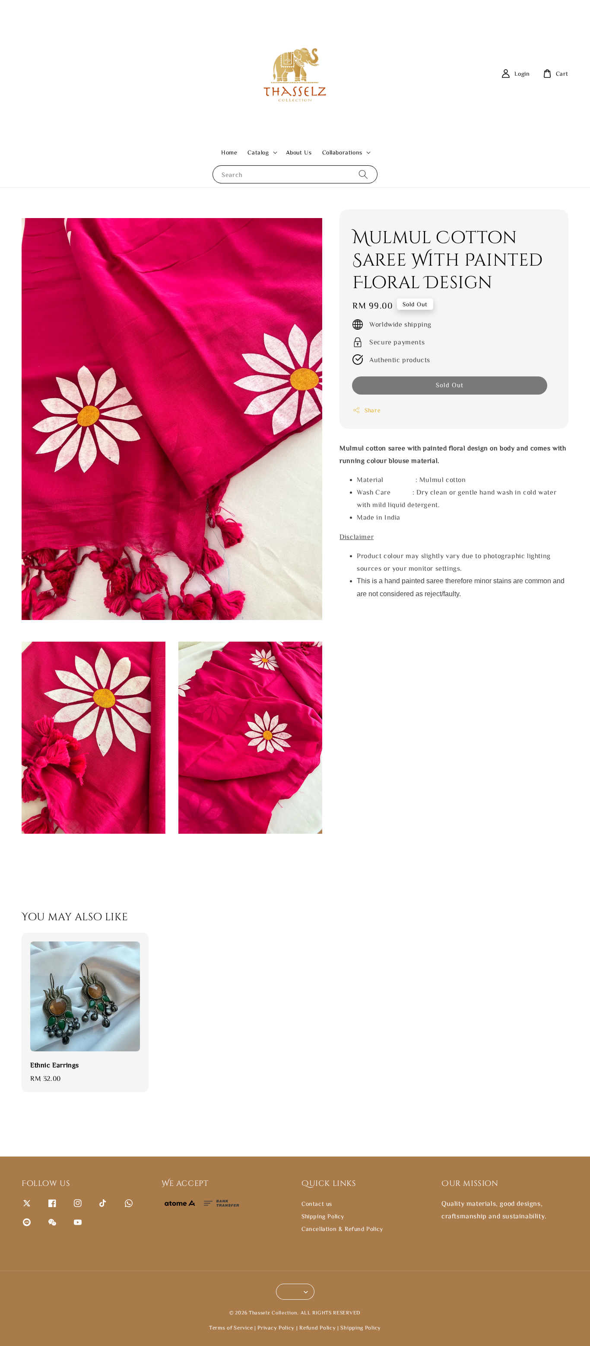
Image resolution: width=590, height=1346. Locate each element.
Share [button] (373, 410)
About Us (299, 152)
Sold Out (449, 385)
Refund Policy (317, 1327)
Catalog (258, 152)
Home (229, 152)
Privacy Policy (276, 1327)
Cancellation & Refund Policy (342, 1229)
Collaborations (342, 152)
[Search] (363, 174)
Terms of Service (231, 1327)
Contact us (316, 1204)
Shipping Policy (322, 1216)
